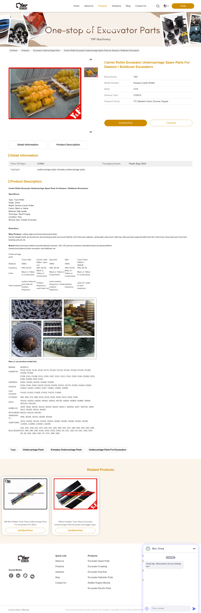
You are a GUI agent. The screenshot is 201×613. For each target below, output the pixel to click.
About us (59, 561)
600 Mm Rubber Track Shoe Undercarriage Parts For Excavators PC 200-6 (25, 523)
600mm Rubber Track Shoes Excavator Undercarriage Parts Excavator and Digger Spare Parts (75, 523)
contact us (140, 6)
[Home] (24, 558)
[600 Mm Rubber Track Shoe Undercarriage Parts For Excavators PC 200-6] (25, 498)
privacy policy (14, 610)
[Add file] (147, 609)
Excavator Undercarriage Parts (46, 50)
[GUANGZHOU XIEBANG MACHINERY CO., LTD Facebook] (11, 576)
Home (76, 6)
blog (128, 6)
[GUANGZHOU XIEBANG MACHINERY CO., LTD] (22, 6)
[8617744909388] (25, 576)
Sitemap (25, 610)
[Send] (194, 609)
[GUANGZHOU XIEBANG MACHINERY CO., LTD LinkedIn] (18, 576)
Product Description (68, 144)
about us (88, 6)
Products (25, 50)
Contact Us (60, 583)
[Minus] (194, 548)
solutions (116, 6)
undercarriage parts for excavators (107, 450)
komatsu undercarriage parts (66, 450)
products (102, 6)
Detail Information (27, 144)
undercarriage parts (33, 450)
